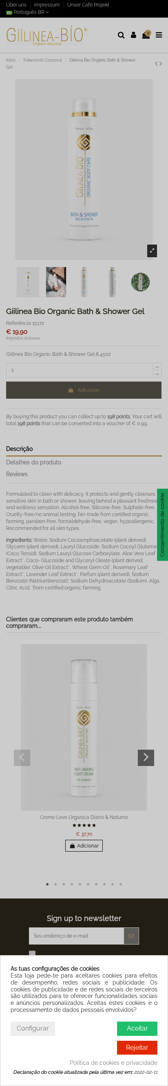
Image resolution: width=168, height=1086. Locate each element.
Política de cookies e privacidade (113, 1063)
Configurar (33, 1028)
